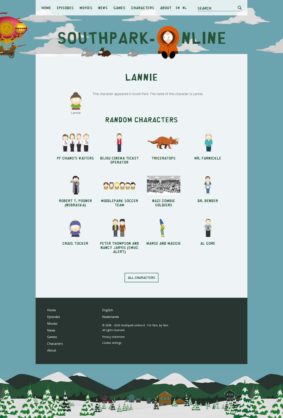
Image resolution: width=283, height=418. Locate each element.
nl (185, 7)
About (166, 7)
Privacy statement (113, 337)
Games (119, 7)
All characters (141, 277)
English (107, 310)
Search (204, 8)
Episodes (65, 7)
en (178, 7)
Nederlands (110, 317)
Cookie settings (111, 343)
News (103, 7)
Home (46, 7)
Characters (142, 7)
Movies (86, 7)
